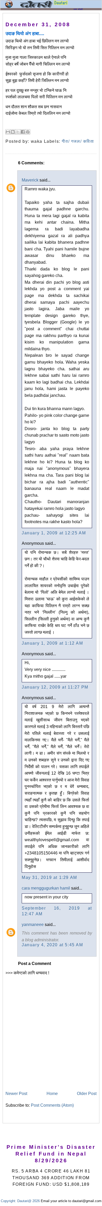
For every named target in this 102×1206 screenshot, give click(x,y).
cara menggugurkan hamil (46, 888)
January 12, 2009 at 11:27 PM (55, 687)
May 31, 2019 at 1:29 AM (49, 877)
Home (52, 1093)
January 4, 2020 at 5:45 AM (52, 945)
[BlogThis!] (12, 131)
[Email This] (7, 131)
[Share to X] (17, 131)
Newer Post (16, 1093)
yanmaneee (33, 924)
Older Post (87, 1093)
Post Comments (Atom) (52, 1105)
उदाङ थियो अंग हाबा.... (24, 33)
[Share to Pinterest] (27, 131)
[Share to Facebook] (22, 131)
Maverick (30, 180)
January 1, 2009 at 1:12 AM (52, 643)
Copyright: (8, 1201)
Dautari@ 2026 (29, 1201)
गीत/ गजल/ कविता (78, 141)
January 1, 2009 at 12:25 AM (54, 533)
